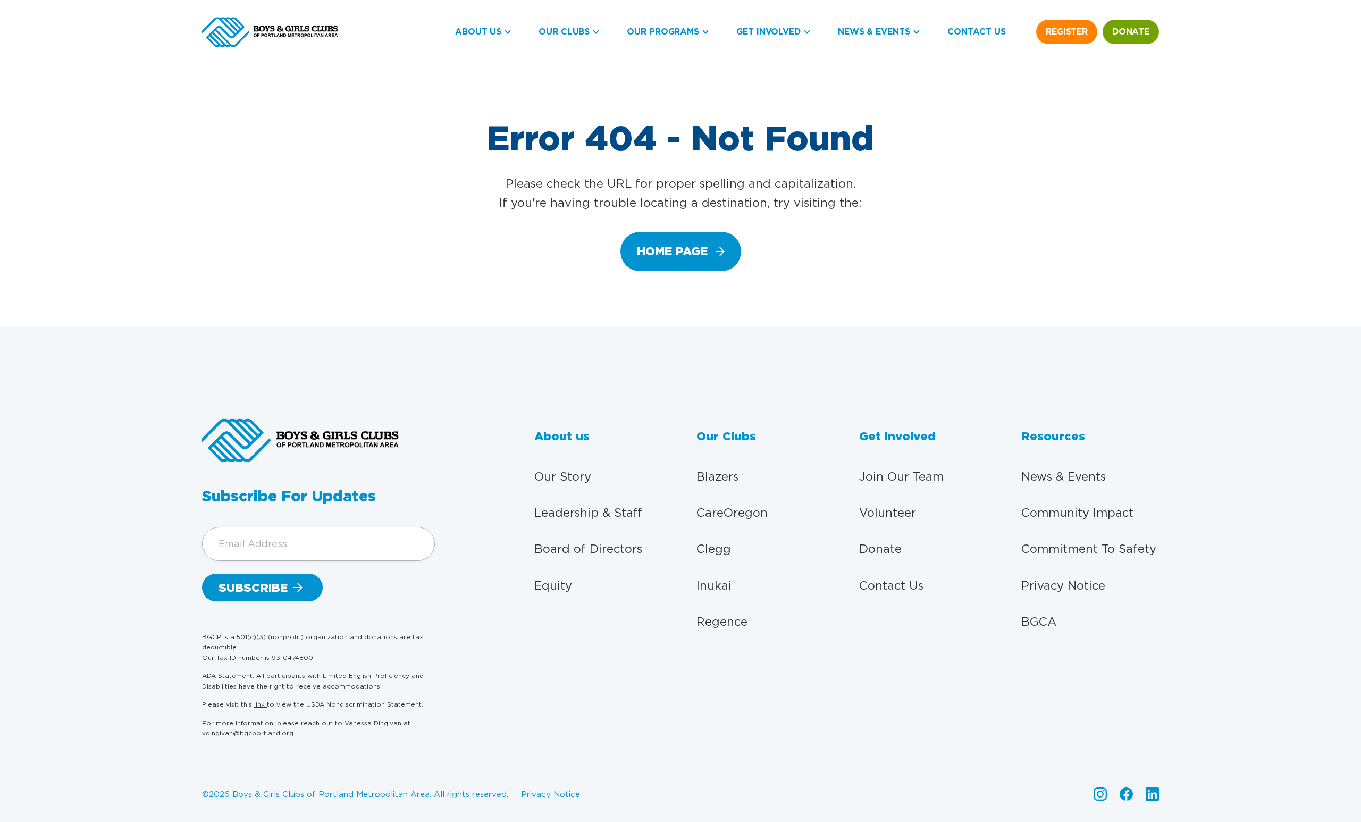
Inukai (714, 585)
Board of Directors (588, 549)
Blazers (717, 476)
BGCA (1038, 621)
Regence (721, 621)
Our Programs (663, 32)
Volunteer (887, 512)
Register (1067, 32)
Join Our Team (901, 476)
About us (478, 32)
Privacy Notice (1063, 585)
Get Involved (768, 32)
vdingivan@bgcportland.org (247, 733)
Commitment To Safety (1088, 549)
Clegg (713, 549)
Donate (1130, 32)
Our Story (562, 476)
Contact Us (976, 32)
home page (672, 251)
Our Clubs (564, 32)
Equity (553, 585)
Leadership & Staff (588, 512)
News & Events (874, 32)
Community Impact (1077, 512)
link (260, 704)
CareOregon (732, 512)
